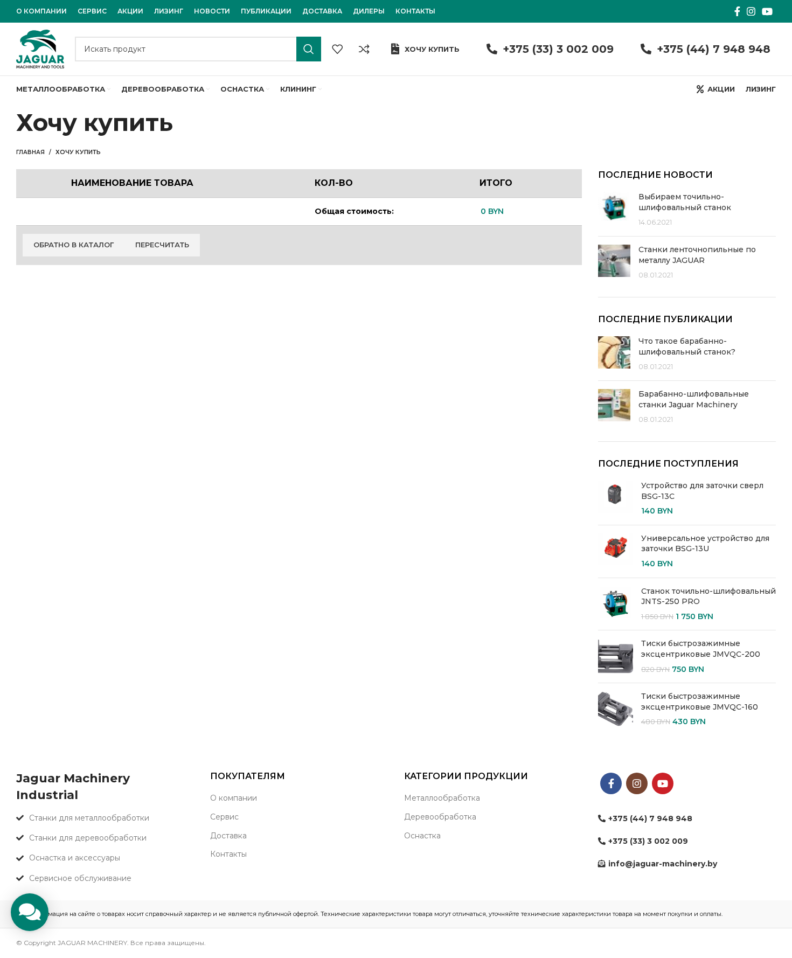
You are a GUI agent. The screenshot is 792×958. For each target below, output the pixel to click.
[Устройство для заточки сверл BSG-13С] (615, 499)
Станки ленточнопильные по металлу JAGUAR (697, 255)
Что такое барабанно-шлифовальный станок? (686, 346)
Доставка (228, 836)
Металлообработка (442, 798)
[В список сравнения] (364, 49)
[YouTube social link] (767, 11)
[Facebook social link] (737, 11)
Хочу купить (432, 49)
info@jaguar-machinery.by (662, 864)
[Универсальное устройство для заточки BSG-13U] (615, 551)
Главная (30, 152)
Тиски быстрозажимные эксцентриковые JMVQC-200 (700, 648)
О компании (233, 798)
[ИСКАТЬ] (308, 49)
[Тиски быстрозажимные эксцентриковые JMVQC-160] (615, 709)
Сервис (224, 817)
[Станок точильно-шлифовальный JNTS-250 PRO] (615, 604)
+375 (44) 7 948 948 (713, 49)
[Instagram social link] (751, 11)
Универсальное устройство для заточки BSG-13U (705, 543)
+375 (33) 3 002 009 (558, 49)
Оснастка (422, 836)
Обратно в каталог (73, 244)
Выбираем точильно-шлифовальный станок (684, 202)
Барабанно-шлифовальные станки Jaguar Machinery (693, 399)
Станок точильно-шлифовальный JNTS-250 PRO (708, 596)
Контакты (228, 854)
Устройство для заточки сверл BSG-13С (702, 491)
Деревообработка (440, 817)
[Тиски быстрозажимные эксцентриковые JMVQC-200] (615, 656)
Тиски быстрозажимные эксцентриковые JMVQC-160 (699, 701)
